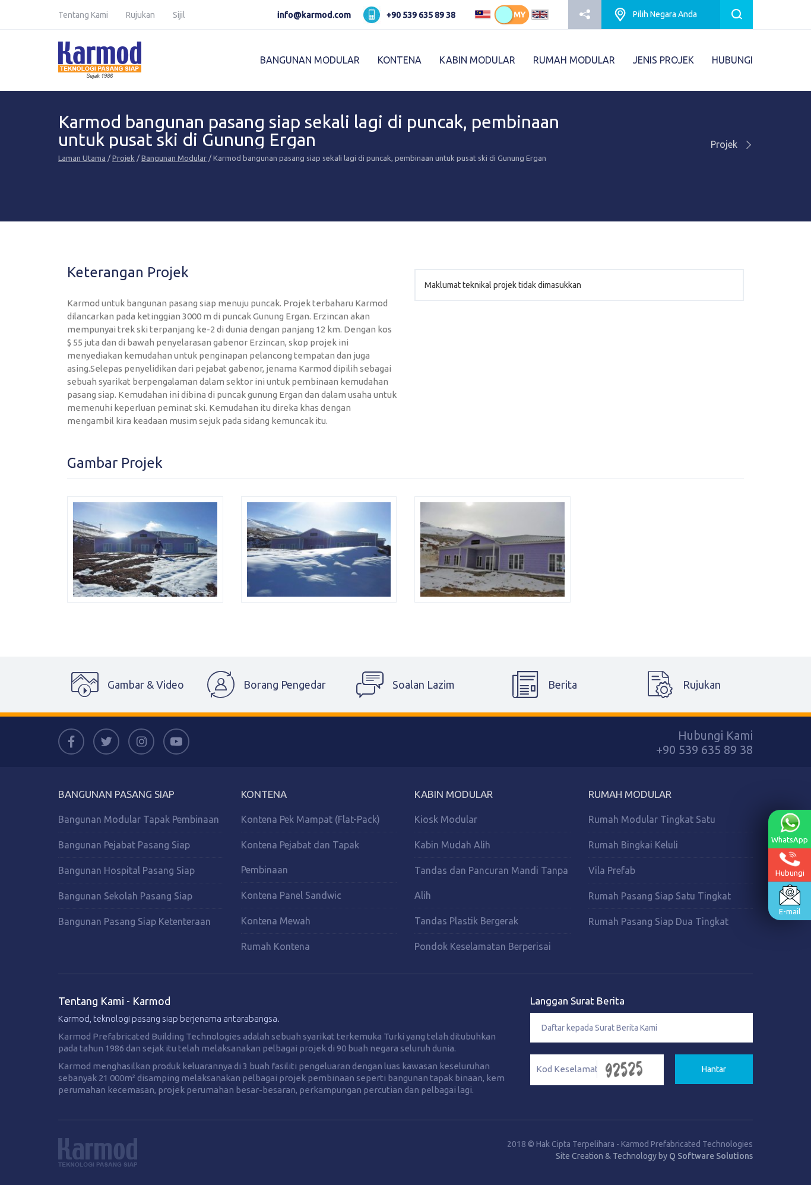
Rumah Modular (629, 794)
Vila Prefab (611, 870)
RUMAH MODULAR (574, 60)
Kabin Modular (453, 794)
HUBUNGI (732, 60)
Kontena (264, 794)
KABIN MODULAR (477, 60)
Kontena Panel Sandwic (291, 895)
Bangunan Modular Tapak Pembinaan (138, 819)
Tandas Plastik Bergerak (466, 920)
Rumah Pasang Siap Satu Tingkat (659, 896)
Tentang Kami (83, 15)
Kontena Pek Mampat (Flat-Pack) (310, 819)
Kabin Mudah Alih (452, 844)
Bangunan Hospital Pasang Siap (126, 870)
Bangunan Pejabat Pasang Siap (124, 844)
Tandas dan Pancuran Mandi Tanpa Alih (491, 883)
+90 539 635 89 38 (421, 15)
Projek (123, 158)
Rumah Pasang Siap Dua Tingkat (658, 921)
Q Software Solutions (711, 1156)
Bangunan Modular (174, 158)
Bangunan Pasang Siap (116, 794)
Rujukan (140, 15)
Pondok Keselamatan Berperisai (482, 946)
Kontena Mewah (276, 920)
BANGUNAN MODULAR (310, 60)
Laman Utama (82, 158)
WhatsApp (789, 839)
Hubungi (789, 873)
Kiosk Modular (445, 819)
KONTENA (400, 60)
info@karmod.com (314, 15)
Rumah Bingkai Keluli (633, 844)
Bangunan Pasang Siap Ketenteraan (134, 921)
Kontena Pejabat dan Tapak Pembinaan (300, 857)
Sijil (179, 15)
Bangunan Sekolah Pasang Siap (125, 896)
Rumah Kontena (275, 946)
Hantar (714, 1069)
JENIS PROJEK (663, 60)
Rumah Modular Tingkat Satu (651, 819)
